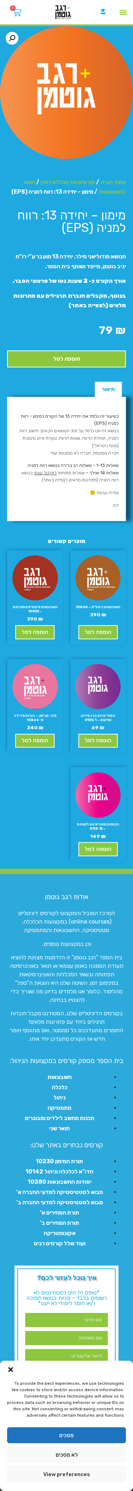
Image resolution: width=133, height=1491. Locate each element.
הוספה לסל (66, 358)
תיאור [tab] (108, 389)
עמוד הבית (113, 182)
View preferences (66, 1474)
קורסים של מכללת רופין (67, 182)
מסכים (66, 1435)
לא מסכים (67, 1455)
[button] (10, 1369)
